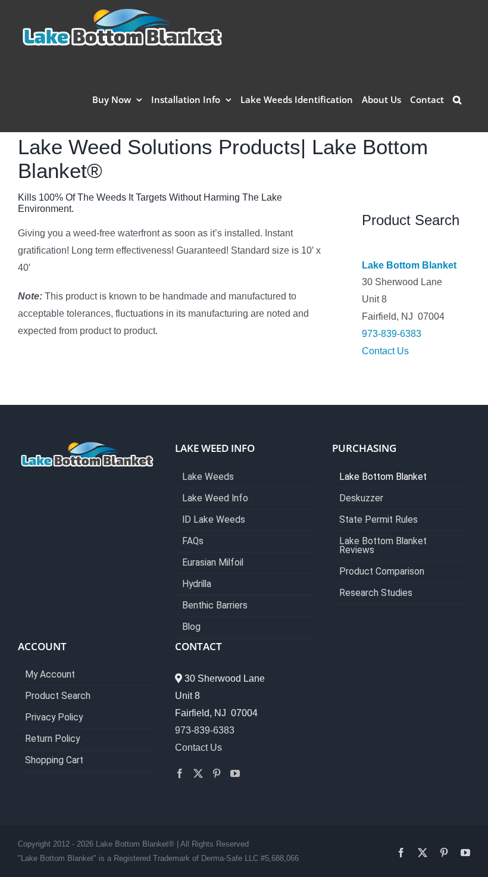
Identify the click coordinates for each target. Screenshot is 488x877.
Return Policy (52, 739)
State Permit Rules (378, 520)
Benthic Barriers (215, 605)
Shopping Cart (54, 760)
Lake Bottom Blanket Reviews (383, 546)
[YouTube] (235, 773)
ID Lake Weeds (213, 520)
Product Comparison (381, 571)
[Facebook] (179, 773)
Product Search (57, 696)
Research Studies (375, 593)
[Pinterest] (216, 773)
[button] (457, 99)
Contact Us (385, 351)
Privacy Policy (54, 717)
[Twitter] (198, 773)
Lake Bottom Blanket (409, 265)
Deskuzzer (361, 498)
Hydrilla (196, 584)
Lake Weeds (208, 477)
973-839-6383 (391, 334)
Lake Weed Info (215, 498)
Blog (191, 627)
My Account (50, 674)
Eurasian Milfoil (212, 562)
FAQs (193, 541)
